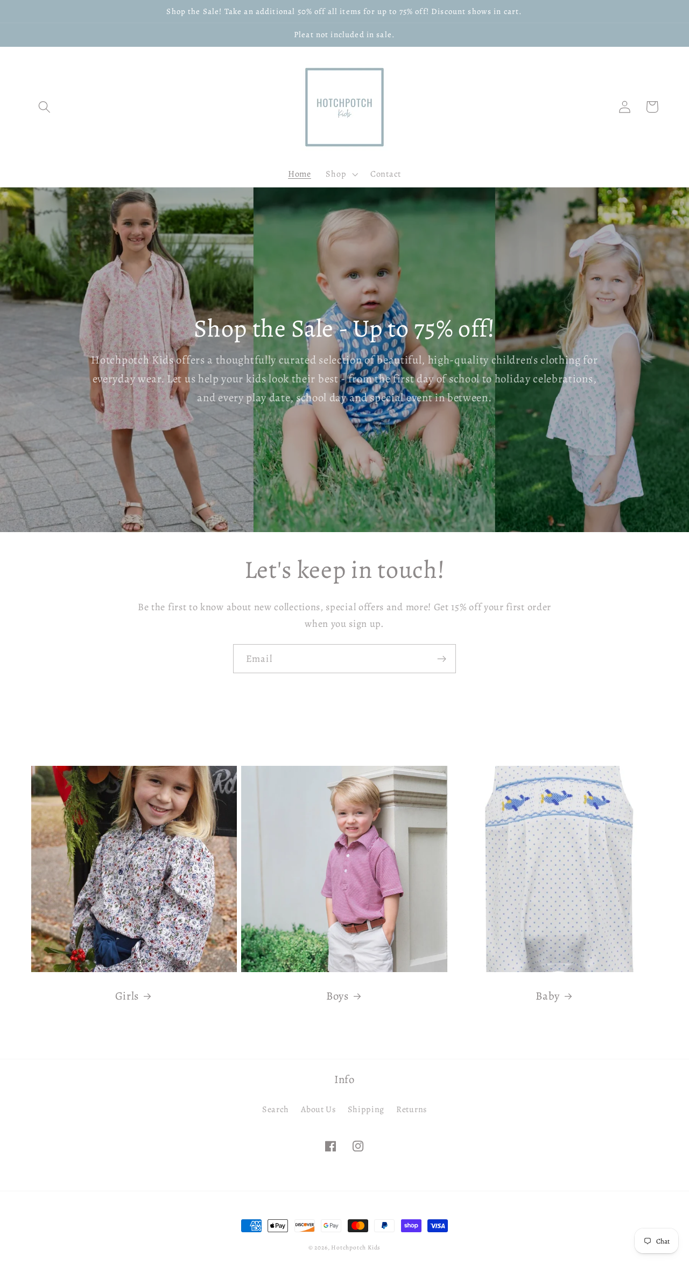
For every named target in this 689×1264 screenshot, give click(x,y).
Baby (548, 996)
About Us (318, 1109)
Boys (337, 996)
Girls (127, 996)
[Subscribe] (441, 658)
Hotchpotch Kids (356, 1247)
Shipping (366, 1109)
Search (275, 1109)
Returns (411, 1109)
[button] (45, 107)
